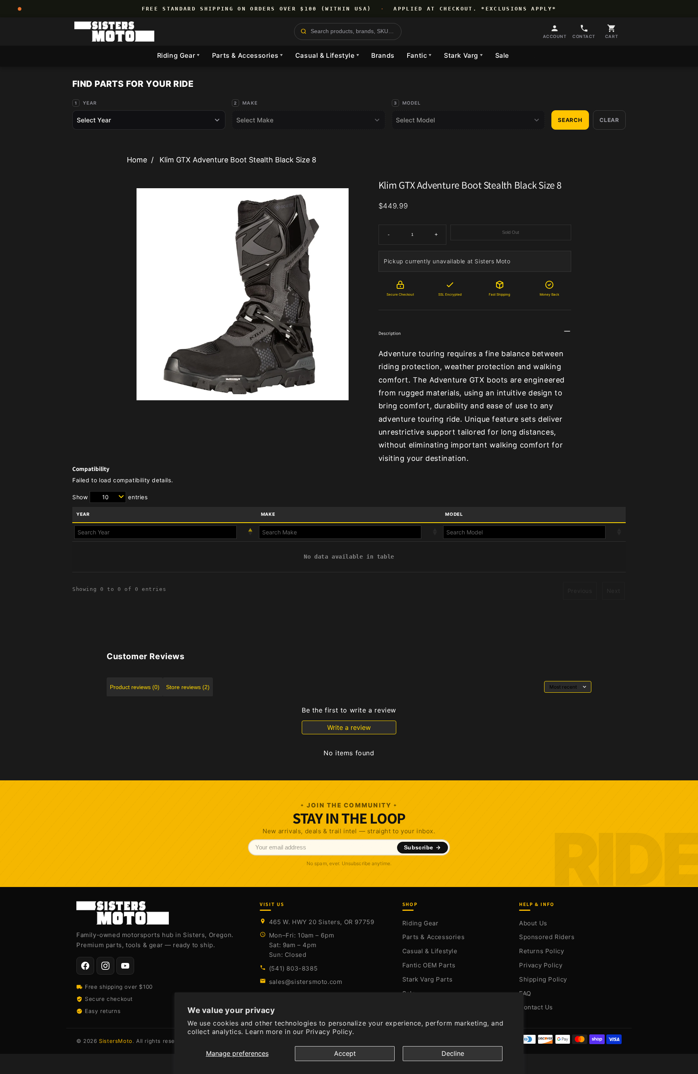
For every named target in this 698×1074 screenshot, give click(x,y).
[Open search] (348, 31)
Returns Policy (541, 951)
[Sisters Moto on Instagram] (105, 966)
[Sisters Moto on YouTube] (125, 966)
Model (411, 103)
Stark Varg (463, 55)
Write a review (349, 727)
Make (250, 103)
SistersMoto (115, 1041)
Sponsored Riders (547, 937)
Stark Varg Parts (427, 979)
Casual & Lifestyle (327, 55)
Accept (345, 1053)
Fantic (419, 55)
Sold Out (510, 232)
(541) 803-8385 (293, 968)
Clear (609, 120)
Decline (453, 1053)
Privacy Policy (540, 965)
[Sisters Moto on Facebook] (85, 966)
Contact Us (536, 1007)
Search (570, 120)
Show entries (110, 497)
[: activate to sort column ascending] (349, 532)
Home (137, 160)
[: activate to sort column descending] (164, 532)
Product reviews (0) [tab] (135, 687)
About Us (533, 923)
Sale (502, 55)
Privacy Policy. (330, 1032)
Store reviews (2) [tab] (188, 687)
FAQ (525, 993)
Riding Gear (178, 55)
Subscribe (418, 848)
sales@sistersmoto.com (306, 982)
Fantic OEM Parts (429, 965)
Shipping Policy (543, 979)
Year (90, 103)
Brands (383, 55)
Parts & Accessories (247, 55)
